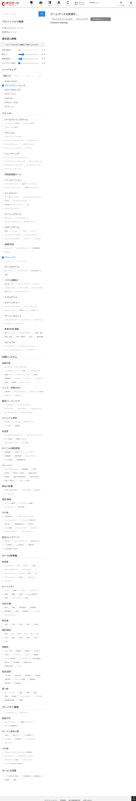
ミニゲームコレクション (27, 346)
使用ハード (18, 76)
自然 (28, 638)
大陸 (6, 638)
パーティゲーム (10, 346)
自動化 (14, 382)
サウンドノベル (10, 310)
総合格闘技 (36, 248)
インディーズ (9, 507)
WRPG (7, 473)
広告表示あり (9, 516)
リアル (21, 573)
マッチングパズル (24, 284)
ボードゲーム (9, 271)
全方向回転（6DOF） (12, 549)
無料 (15, 780)
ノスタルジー (31, 577)
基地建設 (33, 607)
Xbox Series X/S (13, 89)
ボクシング (8, 248)
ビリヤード (8, 323)
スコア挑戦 (8, 460)
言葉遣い (38, 675)
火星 (35, 638)
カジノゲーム (25, 320)
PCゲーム (9, 106)
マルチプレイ (23, 712)
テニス (33, 231)
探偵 (13, 607)
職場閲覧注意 (19, 524)
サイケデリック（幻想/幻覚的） (31, 658)
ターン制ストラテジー (12, 197)
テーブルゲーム (12, 266)
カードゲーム (22, 271)
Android (9, 98)
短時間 (7, 477)
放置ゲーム (8, 375)
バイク (13, 692)
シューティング (12, 153)
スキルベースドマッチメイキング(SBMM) (18, 752)
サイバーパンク (10, 573)
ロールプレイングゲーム (16, 119)
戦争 (6, 607)
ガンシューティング (36, 161)
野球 (6, 231)
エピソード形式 (24, 480)
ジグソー (37, 284)
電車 (20, 692)
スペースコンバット (33, 165)
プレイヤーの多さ (9, 63)
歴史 (29, 573)
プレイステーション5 (15, 85)
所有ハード (29, 76)
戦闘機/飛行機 (9, 700)
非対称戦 (18, 739)
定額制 (7, 780)
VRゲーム (8, 395)
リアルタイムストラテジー (32, 197)
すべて (39, 76)
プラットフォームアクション (14, 140)
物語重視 (25, 469)
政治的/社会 (28, 662)
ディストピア (26, 569)
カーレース (8, 218)
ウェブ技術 (8, 528)
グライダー (39, 696)
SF (19, 566)
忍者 (26, 598)
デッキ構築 (8, 439)
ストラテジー (11, 193)
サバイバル (8, 367)
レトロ (19, 666)
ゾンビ (7, 590)
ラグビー (38, 239)
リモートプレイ (27, 760)
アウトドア (10, 257)
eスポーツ (34, 528)
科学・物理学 (20, 337)
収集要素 (8, 452)
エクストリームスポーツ (13, 239)
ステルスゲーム (33, 140)
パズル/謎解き (11, 280)
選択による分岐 (19, 473)
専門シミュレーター (31, 188)
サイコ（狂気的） (10, 658)
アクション (10, 132)
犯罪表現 (8, 683)
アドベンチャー (12, 302)
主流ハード (7, 76)
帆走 (35, 692)
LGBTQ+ (31, 524)
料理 (17, 611)
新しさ (4, 54)
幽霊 (13, 594)
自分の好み (6, 50)
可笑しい (8, 655)
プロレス (8, 252)
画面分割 (31, 545)
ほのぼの (37, 651)
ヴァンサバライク (27, 412)
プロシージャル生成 (36, 391)
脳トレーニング (10, 333)
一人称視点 (8, 545)
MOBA (7, 201)
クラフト (28, 378)
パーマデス (30, 452)
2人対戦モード (29, 735)
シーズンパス (9, 494)
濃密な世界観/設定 (20, 477)
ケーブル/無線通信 (11, 726)
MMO (7, 735)
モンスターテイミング (34, 435)
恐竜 (6, 598)
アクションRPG (29, 123)
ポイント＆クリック (23, 291)
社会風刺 (16, 662)
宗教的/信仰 (9, 666)
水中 (6, 641)
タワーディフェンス (20, 201)
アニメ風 (8, 426)
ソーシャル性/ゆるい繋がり (14, 764)
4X (28, 205)
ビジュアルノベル (31, 306)
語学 (31, 337)
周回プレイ (18, 452)
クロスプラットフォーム (26, 756)
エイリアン (34, 590)
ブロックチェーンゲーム (26, 516)
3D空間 (7, 391)
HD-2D (7, 422)
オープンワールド (20, 391)
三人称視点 (20, 545)
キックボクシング (22, 248)
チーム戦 (8, 739)
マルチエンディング (11, 469)
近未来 (36, 624)
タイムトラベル (10, 615)
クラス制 (25, 443)
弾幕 (23, 371)
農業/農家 (8, 611)
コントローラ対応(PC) (28, 520)
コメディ (18, 655)
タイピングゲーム (25, 333)
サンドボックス (21, 367)
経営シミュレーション (29, 184)
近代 (20, 624)
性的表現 (28, 675)
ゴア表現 (8, 675)
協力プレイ (16, 735)
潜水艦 (14, 696)
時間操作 (26, 611)
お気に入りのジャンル (12, 28)
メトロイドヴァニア (24, 405)
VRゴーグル (10, 94)
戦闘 (35, 375)
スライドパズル (10, 288)
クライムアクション (11, 144)
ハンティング (9, 261)
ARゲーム (19, 395)
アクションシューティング (13, 148)
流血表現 (18, 683)
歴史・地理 (8, 337)
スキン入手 (26, 490)
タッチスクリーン (28, 531)
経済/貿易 (22, 607)
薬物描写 (32, 679)
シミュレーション (13, 180)
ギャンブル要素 (20, 679)
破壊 (6, 382)
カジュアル (10, 342)
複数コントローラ (27, 722)
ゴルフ (24, 231)
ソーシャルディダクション (13, 350)
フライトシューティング (13, 169)
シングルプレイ (10, 712)
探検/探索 (18, 456)
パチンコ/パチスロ (11, 320)
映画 (20, 577)
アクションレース (22, 218)
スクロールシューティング (13, 165)
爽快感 (27, 651)
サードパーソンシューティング (15, 161)
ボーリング (20, 323)
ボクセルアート (29, 422)
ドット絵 (17, 422)
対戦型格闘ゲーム (13, 174)
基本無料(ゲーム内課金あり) (32, 776)
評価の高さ (6, 59)
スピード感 (8, 651)
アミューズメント (13, 316)
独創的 (36, 655)
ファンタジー (9, 566)
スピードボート (26, 696)
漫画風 (17, 426)
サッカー (15, 231)
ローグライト (22, 409)
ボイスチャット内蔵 (11, 760)
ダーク (27, 655)
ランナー (30, 148)
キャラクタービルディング (13, 435)
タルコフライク (36, 409)
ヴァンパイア (16, 598)
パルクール (39, 378)
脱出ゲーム (8, 291)
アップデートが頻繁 (26, 503)
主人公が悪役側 (32, 594)
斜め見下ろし (35, 541)
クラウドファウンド (11, 531)
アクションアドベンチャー (13, 136)
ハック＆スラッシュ (11, 371)
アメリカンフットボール (13, 235)
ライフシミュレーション (13, 188)
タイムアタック (31, 456)
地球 (13, 638)
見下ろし (8, 541)
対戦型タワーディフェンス (13, 205)
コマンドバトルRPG (11, 127)
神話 (34, 566)
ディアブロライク (10, 412)
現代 (28, 624)
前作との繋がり (10, 480)
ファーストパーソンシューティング (16, 157)
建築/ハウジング (21, 439)
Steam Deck (11, 81)
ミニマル (18, 378)
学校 (6, 634)
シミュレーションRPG (12, 123)
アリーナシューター (23, 375)
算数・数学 (39, 333)
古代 (6, 624)
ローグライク (9, 409)
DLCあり (38, 490)
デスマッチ (8, 743)
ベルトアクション (28, 144)
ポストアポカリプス (11, 569)
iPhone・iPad (11, 102)
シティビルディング (11, 184)
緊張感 (18, 651)
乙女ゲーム (34, 310)
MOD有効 (21, 507)
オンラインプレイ (10, 722)
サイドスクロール (21, 541)
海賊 (20, 594)
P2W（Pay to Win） (12, 490)
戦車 (28, 692)
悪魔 (6, 594)
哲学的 (7, 662)
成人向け (8, 524)
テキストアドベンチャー (13, 306)
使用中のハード (9, 32)
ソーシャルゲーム (10, 520)
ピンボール (38, 320)
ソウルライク (9, 405)
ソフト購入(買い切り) (12, 776)
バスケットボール (31, 235)
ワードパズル (23, 288)
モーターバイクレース (12, 222)
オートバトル (25, 382)
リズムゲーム (11, 297)
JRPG (34, 469)
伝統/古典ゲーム (36, 271)
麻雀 (6, 274)
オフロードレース (29, 222)
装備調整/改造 (21, 460)
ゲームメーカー (21, 528)
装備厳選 (8, 456)
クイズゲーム (31, 350)
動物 (15, 590)
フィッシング (22, 261)
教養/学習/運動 (12, 329)
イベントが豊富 (10, 503)
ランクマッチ (9, 756)
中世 (13, 624)
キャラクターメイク (11, 443)
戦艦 (6, 696)
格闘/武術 (9, 244)
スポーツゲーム (12, 227)
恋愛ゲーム (23, 310)
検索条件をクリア (101, 19)
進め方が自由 (34, 477)
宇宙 (20, 638)
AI (36, 573)
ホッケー (28, 239)
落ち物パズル (9, 284)
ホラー (26, 566)
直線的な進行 (32, 473)
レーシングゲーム (13, 214)
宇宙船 (20, 700)
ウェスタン (8, 581)
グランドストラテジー (12, 208)
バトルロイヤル (35, 371)
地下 (19, 634)
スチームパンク (10, 577)
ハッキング (36, 611)
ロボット (24, 590)
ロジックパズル (38, 288)
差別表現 (8, 679)
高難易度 (8, 378)
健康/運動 (40, 337)
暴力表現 (18, 675)
